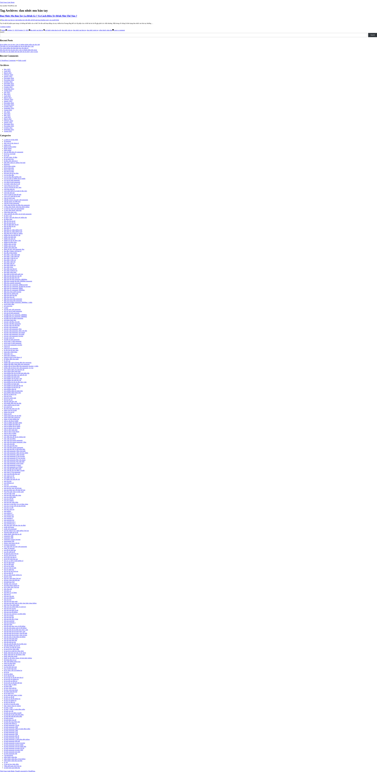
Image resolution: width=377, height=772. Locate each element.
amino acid (7, 145)
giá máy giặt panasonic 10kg (13, 329)
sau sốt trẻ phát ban (10, 550)
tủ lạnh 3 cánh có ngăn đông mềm (14, 709)
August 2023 (8, 90)
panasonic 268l (8, 538)
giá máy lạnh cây (9, 338)
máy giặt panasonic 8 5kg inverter (14, 456)
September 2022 (9, 108)
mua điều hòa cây (9, 477)
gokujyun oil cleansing (11, 348)
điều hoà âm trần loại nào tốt (13, 276)
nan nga (6, 484)
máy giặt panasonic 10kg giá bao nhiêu (16, 453)
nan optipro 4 (8, 513)
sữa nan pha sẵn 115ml (11, 619)
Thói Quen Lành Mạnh (7, 2)
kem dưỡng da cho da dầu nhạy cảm (15, 382)
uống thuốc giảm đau (105, 30)
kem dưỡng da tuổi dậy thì (12, 387)
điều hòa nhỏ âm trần (10, 295)
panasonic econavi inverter (12, 539)
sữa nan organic (9, 615)
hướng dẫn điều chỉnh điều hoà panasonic (17, 364)
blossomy (7, 164)
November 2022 (9, 105)
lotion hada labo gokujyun (12, 417)
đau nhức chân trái (9, 262)
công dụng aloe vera (10, 212)
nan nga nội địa (8, 499)
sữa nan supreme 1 (10, 622)
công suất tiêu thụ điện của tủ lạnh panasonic (18, 214)
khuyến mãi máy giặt (10, 401)
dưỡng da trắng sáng (10, 242)
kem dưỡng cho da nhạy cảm (13, 378)
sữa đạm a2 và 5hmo (10, 592)
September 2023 (9, 89)
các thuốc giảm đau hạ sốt (53, 30)
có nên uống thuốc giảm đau (13, 210)
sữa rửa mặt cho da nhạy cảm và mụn (15, 635)
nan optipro (7, 511)
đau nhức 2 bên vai (10, 260)
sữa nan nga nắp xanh (10, 601)
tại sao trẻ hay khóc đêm (11, 649)
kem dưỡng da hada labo (11, 384)
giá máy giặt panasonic (11, 327)
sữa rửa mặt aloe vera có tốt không (14, 626)
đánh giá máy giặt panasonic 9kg (14, 249)
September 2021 (9, 129)
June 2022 (7, 113)
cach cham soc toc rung (11, 185)
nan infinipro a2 (9, 483)
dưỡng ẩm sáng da (9, 239)
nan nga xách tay (9, 509)
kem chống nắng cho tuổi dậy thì (14, 369)
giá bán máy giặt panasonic (12, 309)
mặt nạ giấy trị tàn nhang (11, 431)
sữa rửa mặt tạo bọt (10, 642)
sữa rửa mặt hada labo (11, 638)
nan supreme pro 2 (9, 523)
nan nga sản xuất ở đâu (11, 502)
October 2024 (8, 82)
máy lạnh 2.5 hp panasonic (12, 472)
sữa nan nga (7, 599)
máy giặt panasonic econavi (12, 465)
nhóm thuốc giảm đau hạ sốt (12, 534)
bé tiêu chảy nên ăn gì (10, 161)
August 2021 (8, 131)
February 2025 (8, 74)
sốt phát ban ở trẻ (9, 582)
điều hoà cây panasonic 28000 (13, 288)
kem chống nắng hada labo (12, 371)
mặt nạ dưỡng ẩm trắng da (12, 424)
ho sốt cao (7, 361)
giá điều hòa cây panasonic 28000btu (15, 316)
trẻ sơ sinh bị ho (9, 693)
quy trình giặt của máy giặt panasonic (15, 546)
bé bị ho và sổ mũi (9, 154)
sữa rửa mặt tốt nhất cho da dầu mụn (15, 644)
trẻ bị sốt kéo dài (9, 676)
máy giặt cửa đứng (10, 438)
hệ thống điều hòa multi (11, 359)
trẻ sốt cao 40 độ (9, 697)
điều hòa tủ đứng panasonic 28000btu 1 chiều (18, 302)
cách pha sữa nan (9, 193)
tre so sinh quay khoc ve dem (13, 695)
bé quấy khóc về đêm (10, 157)
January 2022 (8, 122)
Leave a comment (119, 30)
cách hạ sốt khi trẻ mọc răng (12, 187)
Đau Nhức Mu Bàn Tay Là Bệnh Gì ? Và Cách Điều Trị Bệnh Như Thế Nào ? (38, 16)
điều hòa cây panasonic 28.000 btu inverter (17, 286)
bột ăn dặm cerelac (10, 166)
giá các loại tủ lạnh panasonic (13, 311)
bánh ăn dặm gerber (10, 147)
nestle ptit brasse (9, 527)
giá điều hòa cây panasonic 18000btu (15, 315)
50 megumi (7, 141)
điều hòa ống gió (9, 297)
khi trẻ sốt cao (8, 400)
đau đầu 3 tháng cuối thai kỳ (13, 251)
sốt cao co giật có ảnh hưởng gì (13, 561)
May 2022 (7, 115)
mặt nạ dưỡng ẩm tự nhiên (12, 426)
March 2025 (7, 73)
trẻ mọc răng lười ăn (10, 688)
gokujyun (7, 346)
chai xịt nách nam (9, 198)
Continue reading (5, 27)
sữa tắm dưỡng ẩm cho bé (12, 645)
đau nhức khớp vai (10, 265)
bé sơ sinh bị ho (9, 159)
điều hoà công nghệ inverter (12, 292)
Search (2, 32)
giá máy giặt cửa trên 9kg (12, 325)
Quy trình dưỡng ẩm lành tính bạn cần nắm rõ (14, 48)
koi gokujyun (8, 407)
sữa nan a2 (7, 594)
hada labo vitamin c (10, 355)
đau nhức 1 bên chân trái (11, 256)
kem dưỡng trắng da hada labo (13, 391)
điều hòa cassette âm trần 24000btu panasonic (18, 281)
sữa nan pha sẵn (9, 617)
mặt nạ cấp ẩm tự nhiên (11, 421)
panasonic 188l (8, 536)
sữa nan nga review (10, 608)
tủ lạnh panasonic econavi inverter (14, 743)
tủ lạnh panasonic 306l (11, 730)
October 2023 (8, 87)
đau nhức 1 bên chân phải (12, 254)
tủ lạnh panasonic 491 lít (11, 736)
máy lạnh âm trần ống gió (12, 474)
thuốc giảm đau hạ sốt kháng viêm (14, 654)
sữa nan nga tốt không (11, 612)
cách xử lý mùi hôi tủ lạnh (12, 196)
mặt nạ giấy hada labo (10, 430)
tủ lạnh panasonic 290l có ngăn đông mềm (17, 729)
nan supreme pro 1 (9, 522)
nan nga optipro (9, 500)
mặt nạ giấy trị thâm (10, 433)
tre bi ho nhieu (8, 674)
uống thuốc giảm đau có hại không (14, 759)
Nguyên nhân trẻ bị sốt (11, 532)
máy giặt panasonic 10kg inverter (14, 454)
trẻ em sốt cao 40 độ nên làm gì (13, 677)
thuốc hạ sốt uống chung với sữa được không (18, 658)
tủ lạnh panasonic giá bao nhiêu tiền (15, 746)
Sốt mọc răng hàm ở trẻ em (12, 578)
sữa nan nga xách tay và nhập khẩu (15, 614)
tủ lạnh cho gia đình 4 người (12, 713)
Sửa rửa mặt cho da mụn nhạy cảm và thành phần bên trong (18, 50)
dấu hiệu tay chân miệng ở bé (13, 230)
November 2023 (9, 85)
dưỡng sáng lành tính (10, 247)
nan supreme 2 (8, 518)
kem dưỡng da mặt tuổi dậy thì (13, 385)
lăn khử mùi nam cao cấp (12, 408)
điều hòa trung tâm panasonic (13, 299)
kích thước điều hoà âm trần (12, 403)
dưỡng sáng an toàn (10, 244)
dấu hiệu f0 (7, 228)
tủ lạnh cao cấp (8, 711)
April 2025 (7, 71)
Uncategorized (8, 755)
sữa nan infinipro (9, 598)
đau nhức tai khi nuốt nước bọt (13, 274)
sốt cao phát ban (9, 569)
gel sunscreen (8, 306)
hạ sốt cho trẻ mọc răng (11, 350)
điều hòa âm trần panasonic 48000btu (15, 279)
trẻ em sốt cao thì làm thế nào (13, 683)
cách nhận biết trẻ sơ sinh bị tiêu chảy (15, 191)
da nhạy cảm (8, 216)
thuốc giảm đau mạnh (10, 656)
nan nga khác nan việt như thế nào (14, 490)
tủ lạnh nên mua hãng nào (12, 722)
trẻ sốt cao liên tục (9, 702)
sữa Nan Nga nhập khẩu (11, 605)
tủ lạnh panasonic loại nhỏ (12, 752)
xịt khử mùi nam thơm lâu (12, 768)
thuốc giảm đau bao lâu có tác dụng (15, 653)
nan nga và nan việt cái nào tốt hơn (15, 506)
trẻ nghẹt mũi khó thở (10, 691)
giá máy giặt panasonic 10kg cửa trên (15, 331)
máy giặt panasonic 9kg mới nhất (14, 461)
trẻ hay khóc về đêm (10, 684)
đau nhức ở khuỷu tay (10, 270)
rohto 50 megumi (9, 548)
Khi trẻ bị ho (8, 396)
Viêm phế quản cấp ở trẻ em (12, 766)
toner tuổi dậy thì (9, 665)
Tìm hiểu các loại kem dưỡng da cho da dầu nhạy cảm (17, 46)
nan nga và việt (8, 507)
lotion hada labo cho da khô (12, 415)
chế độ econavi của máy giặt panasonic (16, 200)
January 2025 (8, 76)
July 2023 (7, 92)
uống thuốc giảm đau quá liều (13, 760)
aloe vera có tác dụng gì (11, 143)
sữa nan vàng (8, 624)
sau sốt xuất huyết (9, 552)
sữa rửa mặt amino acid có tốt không (15, 628)
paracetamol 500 (9, 541)
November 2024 (9, 80)
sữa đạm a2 (7, 591)
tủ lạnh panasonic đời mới (12, 741)
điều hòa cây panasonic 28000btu (14, 290)
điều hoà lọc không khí (11, 293)
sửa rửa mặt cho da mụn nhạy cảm (14, 631)
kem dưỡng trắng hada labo (12, 392)
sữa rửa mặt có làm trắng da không (14, 637)
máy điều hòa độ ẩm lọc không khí (14, 437)
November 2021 (9, 126)
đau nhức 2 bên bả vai (11, 258)
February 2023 (8, 99)
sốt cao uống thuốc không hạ (13, 575)
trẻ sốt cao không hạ (10, 700)
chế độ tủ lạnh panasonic (11, 203)
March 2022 (7, 119)
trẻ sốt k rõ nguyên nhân (11, 704)
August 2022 (8, 110)
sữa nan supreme (9, 621)
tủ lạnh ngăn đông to (10, 723)
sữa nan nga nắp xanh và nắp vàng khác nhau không (20, 603)
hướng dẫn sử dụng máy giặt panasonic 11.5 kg (18, 368)
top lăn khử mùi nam (10, 667)
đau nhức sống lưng (10, 272)
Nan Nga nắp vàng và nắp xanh (14, 492)
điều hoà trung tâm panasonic (13, 300)
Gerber (6, 308)
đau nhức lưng (8, 267)
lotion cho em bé (9, 412)
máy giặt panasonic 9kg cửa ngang (14, 460)
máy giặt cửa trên (9, 444)
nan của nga (7, 481)
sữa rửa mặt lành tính (10, 640)
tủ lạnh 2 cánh (8, 707)
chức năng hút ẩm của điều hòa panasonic (17, 205)
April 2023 (7, 96)
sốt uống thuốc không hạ (11, 585)
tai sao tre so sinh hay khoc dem (14, 651)
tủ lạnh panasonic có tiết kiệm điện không (17, 739)
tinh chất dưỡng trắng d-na (12, 661)
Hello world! (22, 60)
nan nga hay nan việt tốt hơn (13, 488)
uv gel (6, 762)
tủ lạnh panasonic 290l (11, 727)
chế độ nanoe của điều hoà (12, 201)
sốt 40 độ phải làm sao (11, 559)
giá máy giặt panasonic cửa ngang (14, 332)
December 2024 (9, 78)
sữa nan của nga (9, 596)
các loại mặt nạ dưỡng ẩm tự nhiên (14, 178)
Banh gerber (8, 148)
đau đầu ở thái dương (10, 253)
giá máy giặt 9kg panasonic (12, 323)
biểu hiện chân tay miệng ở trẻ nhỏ (14, 162)
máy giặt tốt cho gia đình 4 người (14, 470)
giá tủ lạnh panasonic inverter (13, 345)
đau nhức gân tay (67, 30)
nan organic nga (9, 516)
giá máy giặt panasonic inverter (13, 336)
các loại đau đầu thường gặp (12, 177)
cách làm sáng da (9, 189)
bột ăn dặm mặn (9, 168)
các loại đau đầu (9, 175)
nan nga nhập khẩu (10, 497)
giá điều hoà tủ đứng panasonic (13, 318)
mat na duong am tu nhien (12, 428)
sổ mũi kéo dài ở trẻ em (11, 553)
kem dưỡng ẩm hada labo (12, 377)
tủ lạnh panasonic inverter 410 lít (14, 748)
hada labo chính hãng (10, 352)
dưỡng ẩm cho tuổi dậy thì (12, 235)
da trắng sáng (8, 219)
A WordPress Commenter (8, 60)
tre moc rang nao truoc (11, 690)
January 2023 (8, 101)
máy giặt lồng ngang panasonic (13, 447)
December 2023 (9, 83)
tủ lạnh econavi (8, 718)
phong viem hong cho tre (11, 543)
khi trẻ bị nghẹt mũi (10, 398)
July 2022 (7, 112)
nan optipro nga (9, 515)
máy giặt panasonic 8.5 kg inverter (14, 458)
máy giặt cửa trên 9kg (10, 446)
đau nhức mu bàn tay (36, 30)
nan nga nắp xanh (9, 493)
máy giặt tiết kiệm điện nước (13, 469)
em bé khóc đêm (9, 304)
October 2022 (8, 106)
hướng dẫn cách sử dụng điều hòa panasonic (18, 362)
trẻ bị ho (6, 672)
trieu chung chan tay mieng (12, 706)
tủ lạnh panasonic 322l (11, 732)
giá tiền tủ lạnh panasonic (12, 339)
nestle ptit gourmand (10, 529)
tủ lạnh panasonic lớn (10, 753)
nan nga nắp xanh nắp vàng (12, 495)
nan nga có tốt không (10, 486)
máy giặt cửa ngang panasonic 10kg (15, 442)
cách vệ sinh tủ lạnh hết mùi (12, 194)
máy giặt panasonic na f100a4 (13, 467)
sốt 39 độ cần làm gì (10, 557)
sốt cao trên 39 (8, 573)
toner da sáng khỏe (10, 663)
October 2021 (8, 128)
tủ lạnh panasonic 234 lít (11, 725)
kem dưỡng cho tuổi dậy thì (12, 380)
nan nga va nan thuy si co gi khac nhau (16, 504)
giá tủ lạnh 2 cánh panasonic (13, 341)
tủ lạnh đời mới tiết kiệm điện (13, 716)
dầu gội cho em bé (9, 221)
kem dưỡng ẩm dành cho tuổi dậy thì (15, 375)
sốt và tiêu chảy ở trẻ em (11, 587)
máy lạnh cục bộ (9, 476)
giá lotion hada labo (10, 320)
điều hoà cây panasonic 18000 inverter (16, 285)
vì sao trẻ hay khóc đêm (11, 764)
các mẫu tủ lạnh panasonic (12, 182)
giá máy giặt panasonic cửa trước (14, 334)
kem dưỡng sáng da (10, 389)
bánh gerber (7, 150)
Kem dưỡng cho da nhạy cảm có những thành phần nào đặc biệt (20, 44)
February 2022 (8, 120)
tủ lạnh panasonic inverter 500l (13, 750)
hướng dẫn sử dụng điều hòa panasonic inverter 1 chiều (21, 366)
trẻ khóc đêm (8, 686)
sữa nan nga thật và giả (11, 610)
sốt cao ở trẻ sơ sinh (10, 568)
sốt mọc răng (8, 576)
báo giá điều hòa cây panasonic (13, 152)
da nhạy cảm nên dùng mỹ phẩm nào (15, 217)
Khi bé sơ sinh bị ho (10, 394)
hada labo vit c (8, 354)
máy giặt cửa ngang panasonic (13, 440)
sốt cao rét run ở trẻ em (11, 571)
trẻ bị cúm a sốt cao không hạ (13, 670)
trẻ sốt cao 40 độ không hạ (12, 699)
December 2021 (9, 124)
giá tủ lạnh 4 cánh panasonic (13, 343)
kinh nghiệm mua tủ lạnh (11, 405)
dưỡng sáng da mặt (10, 246)
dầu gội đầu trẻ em (9, 226)
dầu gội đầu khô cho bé (11, 224)
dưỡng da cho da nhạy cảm (12, 240)
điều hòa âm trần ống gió (11, 277)
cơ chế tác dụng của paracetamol (14, 208)
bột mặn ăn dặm (9, 171)
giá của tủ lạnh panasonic (12, 313)
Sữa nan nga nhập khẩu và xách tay (15, 607)
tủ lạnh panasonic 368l (11, 734)
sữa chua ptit (8, 589)
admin (3, 30)
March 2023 (7, 97)
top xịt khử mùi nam (10, 668)
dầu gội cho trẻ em (9, 223)
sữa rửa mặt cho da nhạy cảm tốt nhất (15, 633)
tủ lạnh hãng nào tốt (10, 720)
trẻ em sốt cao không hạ (11, 679)
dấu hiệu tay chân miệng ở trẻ (13, 231)
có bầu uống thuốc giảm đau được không (16, 207)
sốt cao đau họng (9, 562)
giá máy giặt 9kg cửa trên (12, 322)
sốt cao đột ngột (9, 564)
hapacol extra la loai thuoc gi (13, 357)
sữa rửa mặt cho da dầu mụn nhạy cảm (16, 630)
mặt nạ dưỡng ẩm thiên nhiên (13, 423)
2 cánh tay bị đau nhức (11, 139)
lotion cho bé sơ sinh (10, 410)
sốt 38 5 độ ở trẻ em (10, 555)
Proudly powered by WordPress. (25, 771)
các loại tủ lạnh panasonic (12, 180)
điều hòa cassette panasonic (12, 283)
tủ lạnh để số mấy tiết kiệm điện (14, 714)
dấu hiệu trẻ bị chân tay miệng (13, 233)
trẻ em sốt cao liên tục (10, 681)
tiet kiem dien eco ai (10, 660)
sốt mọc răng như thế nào (12, 580)
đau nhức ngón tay (92, 30)
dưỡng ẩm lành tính (10, 237)
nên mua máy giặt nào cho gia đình (15, 525)
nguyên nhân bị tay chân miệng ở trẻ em (16, 530)
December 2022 (9, 103)
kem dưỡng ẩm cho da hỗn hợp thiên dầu (16, 373)
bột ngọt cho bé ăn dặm (11, 173)
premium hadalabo (9, 545)
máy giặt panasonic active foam (13, 463)
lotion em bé (8, 414)
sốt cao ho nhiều (9, 566)
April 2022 (7, 117)
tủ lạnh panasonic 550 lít (11, 737)
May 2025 (7, 69)
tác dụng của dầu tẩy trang (12, 647)
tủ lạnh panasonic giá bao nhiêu (13, 745)
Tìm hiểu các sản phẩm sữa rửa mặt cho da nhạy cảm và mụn (19, 51)
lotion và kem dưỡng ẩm (11, 419)
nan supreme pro (9, 520)
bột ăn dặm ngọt (9, 170)
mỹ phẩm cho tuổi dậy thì (12, 479)
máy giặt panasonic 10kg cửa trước (15, 451)
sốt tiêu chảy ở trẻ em (10, 584)
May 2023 (7, 94)
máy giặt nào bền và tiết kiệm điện (14, 449)
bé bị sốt (6, 155)
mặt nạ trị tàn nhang (10, 435)
